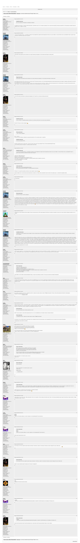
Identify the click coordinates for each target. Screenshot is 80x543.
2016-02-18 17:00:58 (20, 395)
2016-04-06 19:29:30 (20, 515)
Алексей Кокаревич (6, 263)
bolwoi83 (4, 33)
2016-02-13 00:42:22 (20, 249)
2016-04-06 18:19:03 (20, 479)
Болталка (18, 13)
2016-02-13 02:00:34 (20, 263)
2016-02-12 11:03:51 (20, 116)
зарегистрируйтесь (13, 11)
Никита (4, 395)
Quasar (4, 324)
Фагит (4, 148)
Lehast (4, 129)
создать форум (75, 541)
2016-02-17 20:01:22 (20, 344)
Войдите (9, 11)
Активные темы (40, 9)
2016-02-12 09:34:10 (20, 94)
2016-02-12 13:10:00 (20, 163)
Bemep (4, 116)
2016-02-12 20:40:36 (20, 210)
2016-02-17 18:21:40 (20, 324)
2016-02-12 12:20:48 (20, 129)
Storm (4, 291)
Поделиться (16, 94)
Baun (4, 360)
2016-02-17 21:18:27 (20, 382)
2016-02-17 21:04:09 (20, 360)
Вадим (4, 52)
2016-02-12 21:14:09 (20, 229)
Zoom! (4, 479)
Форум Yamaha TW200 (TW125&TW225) (10, 13)
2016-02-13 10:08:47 (20, 291)
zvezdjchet (4, 210)
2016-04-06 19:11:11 (20, 498)
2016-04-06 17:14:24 (20, 457)
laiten (4, 278)
